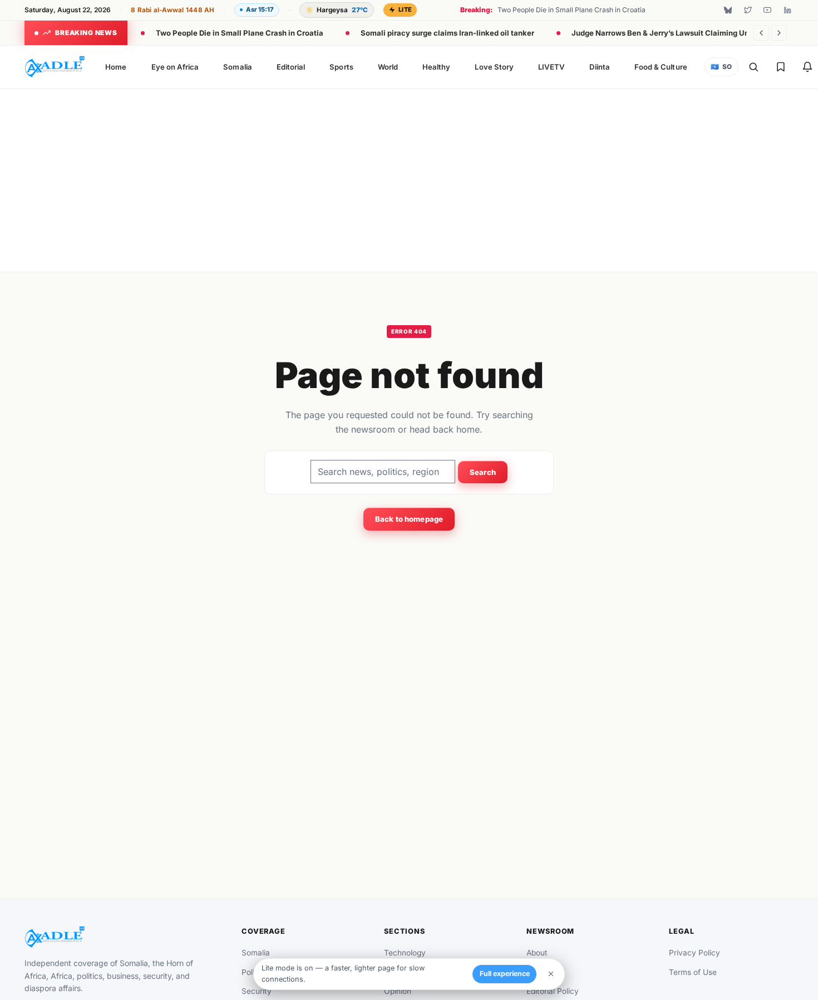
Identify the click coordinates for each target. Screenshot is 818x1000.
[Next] (779, 33)
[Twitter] (748, 10)
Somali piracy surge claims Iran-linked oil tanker (447, 32)
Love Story (494, 66)
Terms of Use (693, 972)
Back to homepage (409, 518)
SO (721, 67)
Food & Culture (660, 66)
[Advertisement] (409, 178)
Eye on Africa (175, 66)
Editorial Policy (552, 991)
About (537, 952)
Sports (341, 66)
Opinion (397, 991)
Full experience (505, 973)
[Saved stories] (780, 67)
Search (483, 472)
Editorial (291, 66)
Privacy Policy (694, 952)
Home (115, 66)
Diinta (599, 66)
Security (257, 991)
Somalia (237, 66)
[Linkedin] (787, 10)
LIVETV (551, 66)
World (388, 66)
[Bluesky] (728, 10)
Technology (405, 952)
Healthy (436, 66)
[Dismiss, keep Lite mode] (551, 974)
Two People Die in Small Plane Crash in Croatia (239, 32)
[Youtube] (767, 10)
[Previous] (761, 33)
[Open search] (753, 67)
